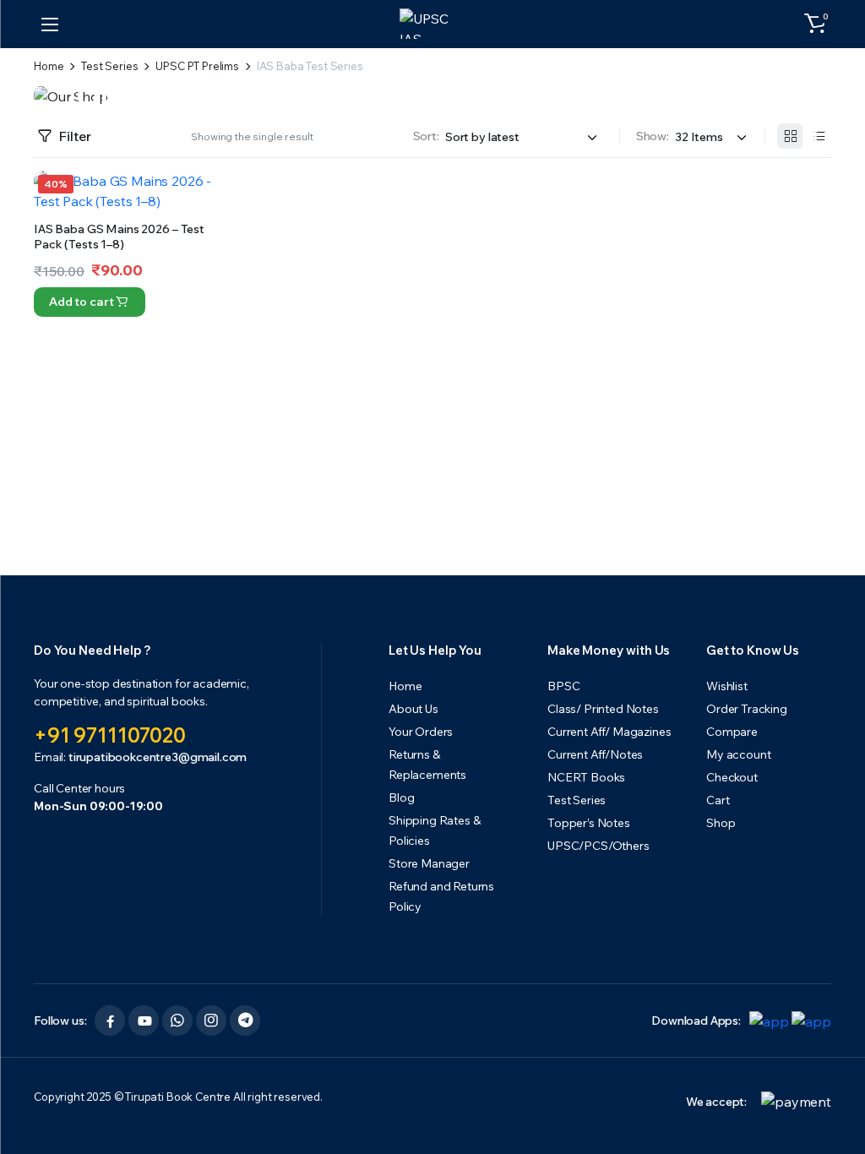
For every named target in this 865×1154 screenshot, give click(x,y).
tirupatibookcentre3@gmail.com (157, 757)
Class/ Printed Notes (603, 708)
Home (48, 66)
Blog (401, 797)
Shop (720, 822)
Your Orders (421, 731)
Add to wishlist (208, 192)
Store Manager (429, 863)
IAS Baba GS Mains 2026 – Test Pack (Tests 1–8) (119, 236)
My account (738, 754)
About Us (413, 708)
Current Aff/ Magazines (609, 731)
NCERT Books (586, 777)
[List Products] (818, 136)
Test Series (109, 66)
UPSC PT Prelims (197, 66)
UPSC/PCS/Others (598, 845)
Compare (207, 253)
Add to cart (81, 301)
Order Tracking (746, 708)
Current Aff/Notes (595, 754)
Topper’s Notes (588, 822)
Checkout (732, 777)
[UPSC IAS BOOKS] (433, 23)
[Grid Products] (789, 136)
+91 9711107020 (110, 735)
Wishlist (727, 686)
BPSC (563, 686)
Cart (717, 800)
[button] (815, 24)
